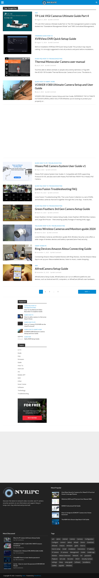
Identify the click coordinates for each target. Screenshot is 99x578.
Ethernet (54, 546)
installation (72, 549)
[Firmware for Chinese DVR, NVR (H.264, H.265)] (7, 553)
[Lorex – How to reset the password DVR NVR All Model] (7, 566)
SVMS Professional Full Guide (70, 506)
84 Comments (19, 568)
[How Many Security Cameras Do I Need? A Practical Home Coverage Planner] (55, 494)
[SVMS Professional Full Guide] (55, 508)
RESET (78, 559)
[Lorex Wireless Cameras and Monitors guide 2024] (17, 233)
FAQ (41, 59)
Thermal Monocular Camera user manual (60, 61)
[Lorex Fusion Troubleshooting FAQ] (17, 193)
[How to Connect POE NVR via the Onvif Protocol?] (20, 323)
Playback (54, 559)
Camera (72, 539)
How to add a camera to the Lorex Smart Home (35, 318)
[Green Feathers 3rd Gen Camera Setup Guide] (17, 213)
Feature (62, 546)
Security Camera (87, 559)
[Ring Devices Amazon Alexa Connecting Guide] (17, 253)
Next (86, 292)
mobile (83, 552)
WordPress (37, 576)
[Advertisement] (49, 131)
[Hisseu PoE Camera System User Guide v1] (17, 171)
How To (50, 36)
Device (83, 542)
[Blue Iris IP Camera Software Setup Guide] (7, 540)
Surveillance (86, 562)
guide (76, 546)
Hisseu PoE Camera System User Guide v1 (60, 166)
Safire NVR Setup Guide (31, 339)
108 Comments (19, 559)
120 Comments (19, 548)
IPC (47, 163)
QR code (62, 559)
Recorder (70, 559)
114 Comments (19, 553)
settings (54, 562)
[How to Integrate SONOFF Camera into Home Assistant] (55, 515)
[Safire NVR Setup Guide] (20, 338)
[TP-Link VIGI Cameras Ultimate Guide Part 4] (17, 21)
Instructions (81, 549)
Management (74, 552)
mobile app (90, 552)
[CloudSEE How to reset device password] (7, 559)
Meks (24, 576)
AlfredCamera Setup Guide (51, 268)
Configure (55, 542)
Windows (69, 565)
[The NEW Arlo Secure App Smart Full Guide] (55, 522)
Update (54, 565)
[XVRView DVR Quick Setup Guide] (17, 44)
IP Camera (55, 552)
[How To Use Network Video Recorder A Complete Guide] (20, 307)
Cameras (80, 539)
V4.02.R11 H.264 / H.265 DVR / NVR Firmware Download (27, 544)
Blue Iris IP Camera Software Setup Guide (26, 538)
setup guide (68, 562)
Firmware (38, 36)
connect (62, 542)
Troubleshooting (55, 59)
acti (53, 539)
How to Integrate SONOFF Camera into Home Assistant (76, 513)
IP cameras (64, 552)
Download (90, 542)
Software (77, 562)
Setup (61, 562)
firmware (69, 546)
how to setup (56, 549)
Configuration (89, 539)
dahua (70, 542)
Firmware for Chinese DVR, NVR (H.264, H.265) (28, 551)
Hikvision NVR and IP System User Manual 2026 (76, 499)
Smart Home (50, 82)
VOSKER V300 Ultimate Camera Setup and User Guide (64, 86)
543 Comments (19, 540)
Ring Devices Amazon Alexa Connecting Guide (63, 248)
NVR (36, 13)
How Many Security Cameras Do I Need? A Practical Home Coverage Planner (77, 493)
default (76, 542)
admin (58, 539)
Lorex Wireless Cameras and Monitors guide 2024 (65, 229)
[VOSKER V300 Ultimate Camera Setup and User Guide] (17, 90)
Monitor (54, 555)
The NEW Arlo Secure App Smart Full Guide (75, 519)
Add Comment (54, 20)
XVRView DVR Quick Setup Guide (55, 38)
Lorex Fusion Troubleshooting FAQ (56, 189)
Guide (44, 36)
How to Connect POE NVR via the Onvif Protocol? (35, 325)
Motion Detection (64, 555)
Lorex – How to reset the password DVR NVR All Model (29, 565)
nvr (81, 555)
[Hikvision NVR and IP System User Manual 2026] (55, 501)
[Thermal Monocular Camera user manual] (17, 67)
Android (65, 539)
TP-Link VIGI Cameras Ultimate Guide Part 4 (62, 16)
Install (64, 549)
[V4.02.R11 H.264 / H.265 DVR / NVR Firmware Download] (7, 546)
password (88, 555)
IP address (90, 549)
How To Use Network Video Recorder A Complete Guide (33, 310)
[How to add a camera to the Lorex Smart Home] (20, 316)
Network (75, 555)
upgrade (61, 565)
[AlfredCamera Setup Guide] (17, 272)
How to (82, 546)
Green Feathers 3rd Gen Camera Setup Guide (62, 209)
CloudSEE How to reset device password (26, 557)
